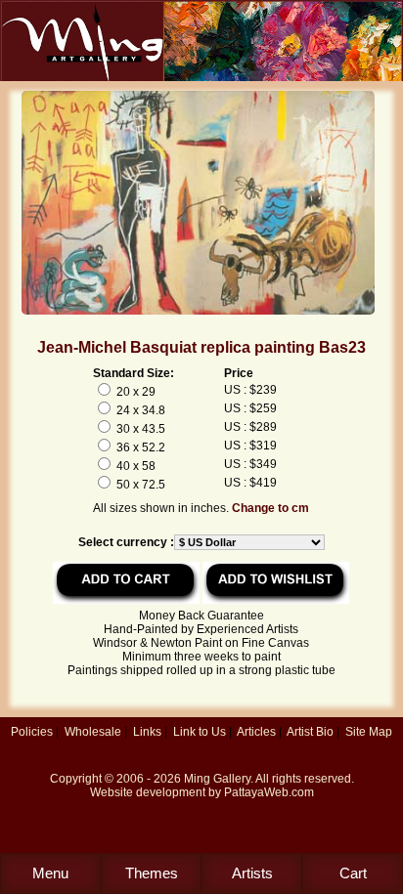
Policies (32, 732)
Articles (256, 732)
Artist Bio (310, 732)
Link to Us (199, 732)
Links (147, 732)
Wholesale (93, 732)
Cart (353, 873)
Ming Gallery (217, 779)
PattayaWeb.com (269, 792)
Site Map (368, 732)
